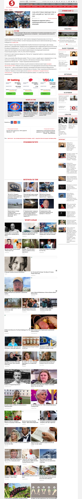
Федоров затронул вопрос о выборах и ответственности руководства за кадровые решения (71, 214)
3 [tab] (68, 44)
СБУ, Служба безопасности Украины (22, 138)
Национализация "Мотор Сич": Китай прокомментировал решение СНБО (46, 114)
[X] (66, 1)
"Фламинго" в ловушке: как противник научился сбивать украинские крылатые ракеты (72, 187)
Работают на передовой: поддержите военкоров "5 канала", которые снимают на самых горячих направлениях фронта (64, 57)
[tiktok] (59, 1)
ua (50, 1)
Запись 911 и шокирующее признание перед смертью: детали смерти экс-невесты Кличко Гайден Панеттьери (71, 146)
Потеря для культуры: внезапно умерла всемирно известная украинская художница (72, 222)
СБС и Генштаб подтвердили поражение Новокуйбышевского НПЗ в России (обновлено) (68, 42)
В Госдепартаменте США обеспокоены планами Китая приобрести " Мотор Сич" (46, 212)
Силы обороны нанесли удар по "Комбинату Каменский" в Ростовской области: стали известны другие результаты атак (72, 197)
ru (52, 1)
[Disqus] (30, 162)
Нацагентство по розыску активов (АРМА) (45, 138)
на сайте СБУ (14, 42)
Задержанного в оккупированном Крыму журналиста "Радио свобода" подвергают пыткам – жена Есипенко (45, 132)
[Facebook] (54, 1)
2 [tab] (66, 44)
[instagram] (57, 1)
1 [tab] (64, 44)
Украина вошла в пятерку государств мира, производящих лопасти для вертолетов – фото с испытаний (14, 214)
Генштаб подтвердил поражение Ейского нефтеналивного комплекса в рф (68, 39)
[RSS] (76, 1)
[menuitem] (22, 4)
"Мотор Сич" (10, 138)
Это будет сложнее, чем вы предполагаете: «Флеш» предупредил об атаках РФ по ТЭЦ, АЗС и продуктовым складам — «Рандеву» (72, 156)
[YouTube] (74, 1)
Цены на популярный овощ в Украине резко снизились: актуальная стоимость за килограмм (72, 179)
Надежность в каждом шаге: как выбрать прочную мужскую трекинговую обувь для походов (64, 98)
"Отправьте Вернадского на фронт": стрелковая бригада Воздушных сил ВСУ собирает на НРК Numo (63, 65)
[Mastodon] (69, 1)
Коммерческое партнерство (62, 107)
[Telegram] (61, 1)
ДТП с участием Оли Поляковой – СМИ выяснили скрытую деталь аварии (71, 206)
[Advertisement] (30, 86)
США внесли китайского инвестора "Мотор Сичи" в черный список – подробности (46, 196)
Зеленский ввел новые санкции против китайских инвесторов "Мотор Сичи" (31, 196)
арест (33, 138)
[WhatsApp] (64, 1)
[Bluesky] (71, 1)
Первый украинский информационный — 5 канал (12, 4)
